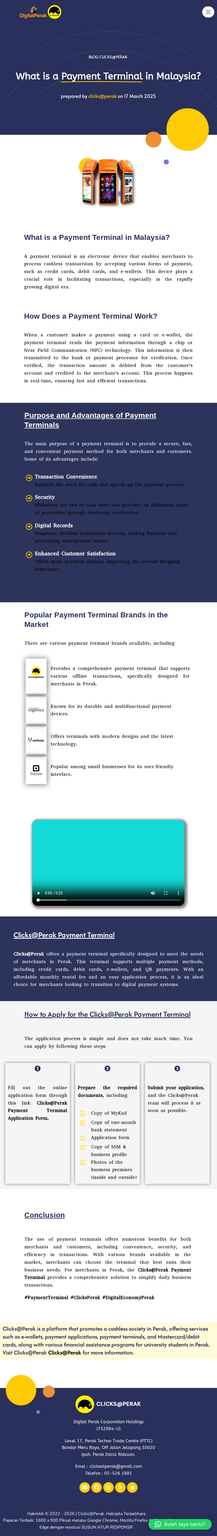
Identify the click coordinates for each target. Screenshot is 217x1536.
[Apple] (132, 1487)
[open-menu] (208, 12)
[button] (180, 1524)
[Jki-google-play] (120, 1487)
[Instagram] (108, 1487)
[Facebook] (96, 1487)
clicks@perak (102, 96)
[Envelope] (84, 1487)
